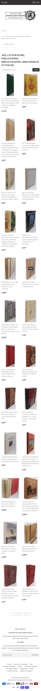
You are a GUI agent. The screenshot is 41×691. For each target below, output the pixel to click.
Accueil (3, 30)
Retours (31, 668)
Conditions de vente (12, 671)
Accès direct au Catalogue (20, 664)
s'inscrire (35, 655)
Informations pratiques (30, 666)
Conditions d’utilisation (26, 671)
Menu (5, 2)
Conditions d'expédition (9, 666)
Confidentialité (23, 668)
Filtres (36, 70)
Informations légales (12, 668)
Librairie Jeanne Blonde (22, 677)
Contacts (19, 666)
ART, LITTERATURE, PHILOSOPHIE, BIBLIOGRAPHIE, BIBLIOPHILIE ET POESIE (16, 37)
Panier (37, 2)
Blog (31, 664)
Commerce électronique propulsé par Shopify (19, 680)
